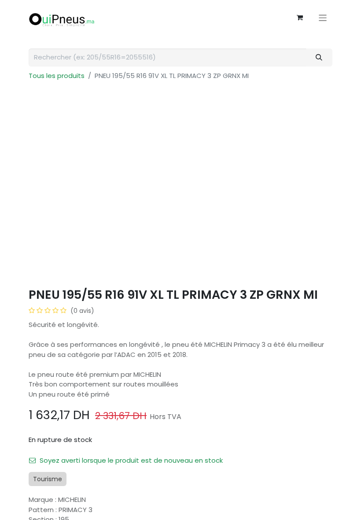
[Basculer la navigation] (323, 17)
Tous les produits (57, 75)
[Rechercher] (319, 57)
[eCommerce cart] (300, 17)
